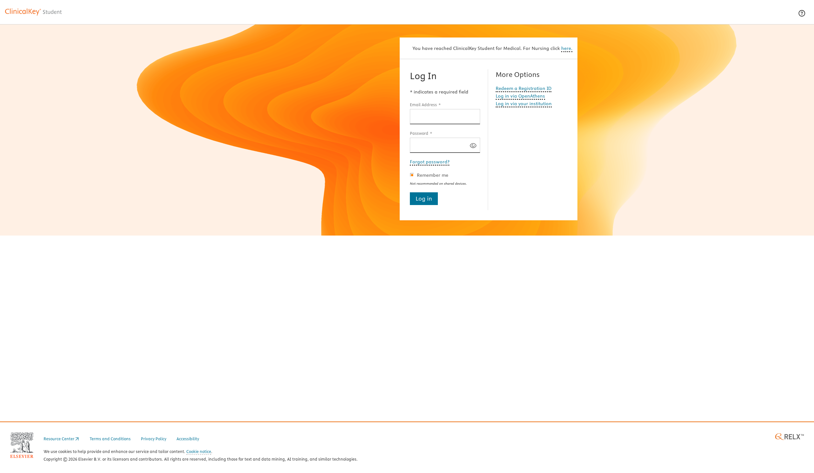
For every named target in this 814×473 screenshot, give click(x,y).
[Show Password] (473, 145)
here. (566, 48)
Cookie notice (198, 452)
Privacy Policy (153, 438)
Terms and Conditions (110, 438)
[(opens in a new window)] (789, 436)
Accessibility (187, 438)
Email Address (423, 104)
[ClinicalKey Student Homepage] (33, 15)
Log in (424, 198)
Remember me (432, 175)
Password (419, 133)
